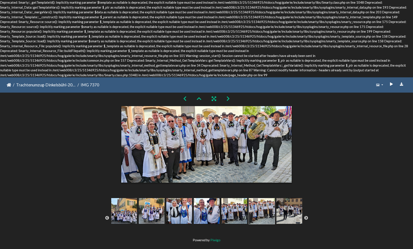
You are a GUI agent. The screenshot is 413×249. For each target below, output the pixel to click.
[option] (124, 217)
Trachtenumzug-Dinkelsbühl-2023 (46, 84)
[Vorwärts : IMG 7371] (228, 98)
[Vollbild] (213, 98)
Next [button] (306, 218)
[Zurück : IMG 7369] (185, 98)
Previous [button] (107, 218)
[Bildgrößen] (379, 85)
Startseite (9, 85)
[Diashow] (391, 84)
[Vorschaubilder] (199, 98)
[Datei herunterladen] (401, 84)
